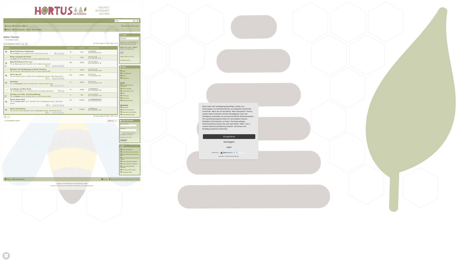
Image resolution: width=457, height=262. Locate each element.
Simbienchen (19, 91)
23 (63, 66)
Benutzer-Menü (127, 120)
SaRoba (17, 96)
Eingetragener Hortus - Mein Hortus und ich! (50, 76)
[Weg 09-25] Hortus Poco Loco (21, 62)
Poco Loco (18, 64)
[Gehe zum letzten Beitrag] (95, 51)
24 (58, 78)
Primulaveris (19, 83)
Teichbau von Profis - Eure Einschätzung (25, 94)
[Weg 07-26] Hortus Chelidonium (22, 51)
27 (63, 113)
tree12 (92, 51)
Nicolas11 (94, 89)
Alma (92, 74)
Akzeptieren (229, 136)
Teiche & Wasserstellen (44, 71)
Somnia (93, 56)
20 (55, 66)
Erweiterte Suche (125, 60)
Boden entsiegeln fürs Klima (20, 57)
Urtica (17, 53)
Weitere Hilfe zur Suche (127, 56)
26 (63, 78)
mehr (229, 147)
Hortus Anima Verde (17, 99)
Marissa (93, 108)
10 (55, 105)
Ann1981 (93, 61)
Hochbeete (14, 81)
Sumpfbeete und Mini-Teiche (20, 89)
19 (53, 66)
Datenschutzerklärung (232, 156)
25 (60, 78)
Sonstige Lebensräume (46, 91)
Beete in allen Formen (46, 83)
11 (58, 105)
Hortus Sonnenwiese (17, 109)
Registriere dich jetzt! (126, 137)
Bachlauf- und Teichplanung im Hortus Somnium (28, 69)
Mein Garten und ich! (42, 53)
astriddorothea (19, 101)
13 (63, 105)
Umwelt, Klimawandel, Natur (42, 59)
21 (58, 66)
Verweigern (229, 142)
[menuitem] (8, 26)
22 (60, 66)
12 (60, 105)
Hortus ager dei (15, 74)
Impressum (222, 156)
